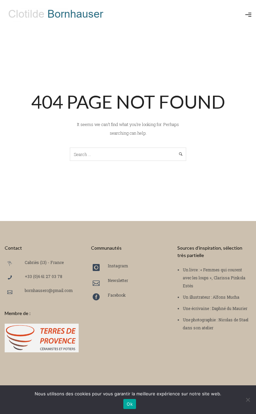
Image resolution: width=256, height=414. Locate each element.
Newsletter (118, 280)
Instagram (118, 265)
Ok (130, 404)
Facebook (117, 295)
